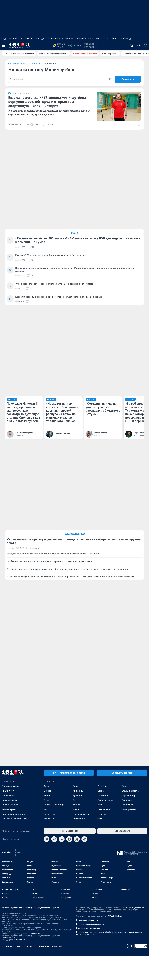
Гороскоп (80, 39)
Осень (100, 791)
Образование (80, 818)
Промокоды (126, 39)
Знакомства (27, 39)
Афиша (69, 39)
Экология (127, 800)
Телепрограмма (54, 39)
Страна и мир (128, 795)
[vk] (54, 839)
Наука (76, 809)
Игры (114, 39)
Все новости (34, 64)
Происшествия (105, 800)
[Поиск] (131, 46)
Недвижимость (10, 39)
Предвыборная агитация (14, 814)
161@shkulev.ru (33, 934)
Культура (77, 795)
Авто (46, 786)
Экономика (127, 804)
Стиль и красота (130, 791)
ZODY (107, 39)
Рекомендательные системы (88, 928)
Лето (75, 800)
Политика (102, 795)
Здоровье (49, 818)
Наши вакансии (10, 804)
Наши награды (9, 800)
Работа (101, 804)
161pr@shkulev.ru (115, 916)
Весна (47, 795)
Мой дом (77, 804)
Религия (101, 814)
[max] (69, 839)
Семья (100, 818)
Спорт (125, 786)
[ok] (62, 839)
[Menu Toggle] (3, 46)
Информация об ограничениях (89, 920)
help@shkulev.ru (20, 940)
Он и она (102, 786)
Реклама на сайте (11, 786)
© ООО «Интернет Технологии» (48, 946)
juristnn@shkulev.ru (9, 938)
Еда (45, 809)
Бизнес (47, 791)
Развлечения (104, 809)
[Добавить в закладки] (139, 124)
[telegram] (46, 839)
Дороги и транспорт (54, 804)
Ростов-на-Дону (16, 64)
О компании (8, 795)
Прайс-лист (8, 791)
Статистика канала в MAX (15, 818)
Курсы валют (95, 39)
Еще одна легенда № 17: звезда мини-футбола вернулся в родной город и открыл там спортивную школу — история (47, 102)
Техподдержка (9, 809)
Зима (75, 786)
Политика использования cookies (90, 924)
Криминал (78, 791)
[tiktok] (84, 839)
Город (47, 800)
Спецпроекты (129, 809)
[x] (77, 839)
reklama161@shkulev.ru (134, 908)
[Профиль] (145, 46)
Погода (40, 39)
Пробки (75, 45)
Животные (49, 814)
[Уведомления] (138, 46)
